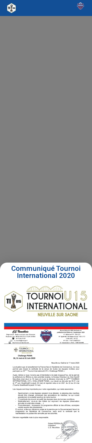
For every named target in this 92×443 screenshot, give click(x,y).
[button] (46, 7)
